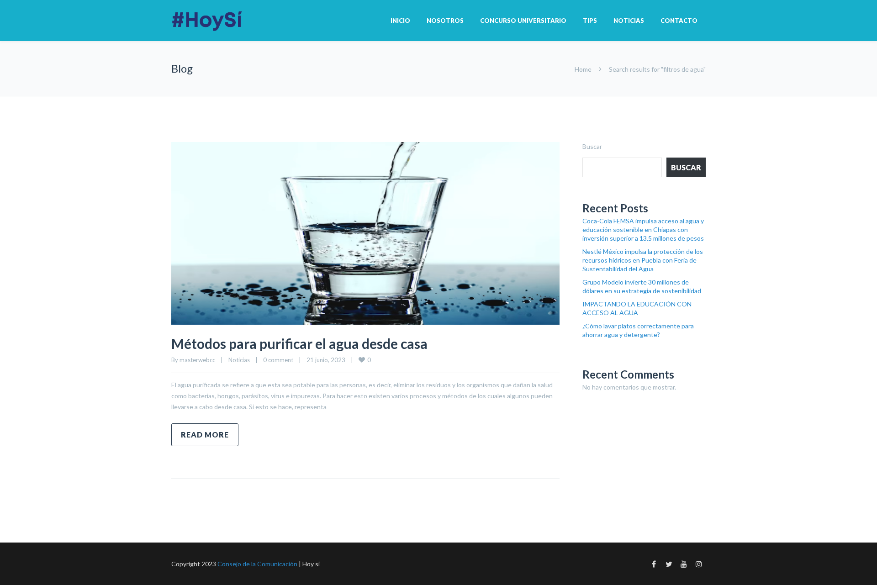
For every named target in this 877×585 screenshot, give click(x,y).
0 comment (278, 360)
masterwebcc (197, 360)
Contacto (678, 20)
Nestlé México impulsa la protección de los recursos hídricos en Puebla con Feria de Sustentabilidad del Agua (642, 260)
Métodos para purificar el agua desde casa (299, 343)
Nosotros (445, 20)
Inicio (400, 20)
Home (583, 69)
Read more (205, 434)
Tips (590, 20)
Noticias (628, 20)
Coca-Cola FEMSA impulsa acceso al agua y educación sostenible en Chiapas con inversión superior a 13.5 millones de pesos (643, 229)
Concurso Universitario (523, 20)
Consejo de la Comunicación (257, 564)
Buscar (592, 146)
